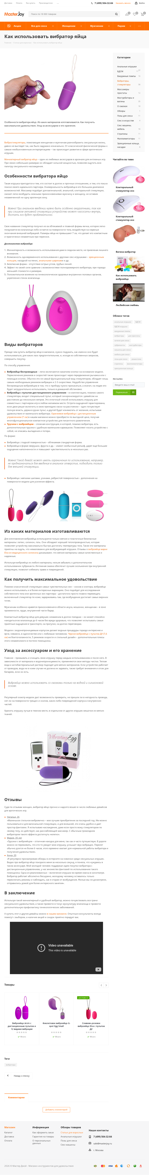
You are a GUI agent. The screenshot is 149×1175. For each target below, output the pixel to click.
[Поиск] (116, 14)
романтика (136, 359)
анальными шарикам (50, 260)
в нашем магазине (56, 913)
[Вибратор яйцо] (56, 84)
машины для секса (123, 350)
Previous (101, 985)
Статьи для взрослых (72, 1132)
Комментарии (16, 1097)
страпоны (119, 363)
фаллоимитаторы (134, 363)
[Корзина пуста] (142, 14)
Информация (40, 1127)
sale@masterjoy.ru (102, 1143)
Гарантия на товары (43, 1136)
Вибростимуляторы (14, 142)
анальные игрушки (123, 322)
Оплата (8, 1140)
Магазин (9, 1127)
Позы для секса (69, 1140)
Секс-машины (68, 1144)
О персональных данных (41, 1142)
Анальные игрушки (71, 1136)
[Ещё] (139, 26)
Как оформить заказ (43, 1132)
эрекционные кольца (124, 368)
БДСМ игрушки (121, 326)
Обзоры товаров (71, 1127)
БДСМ (137, 322)
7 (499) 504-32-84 (102, 1136)
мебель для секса (122, 354)
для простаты (134, 336)
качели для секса (122, 340)
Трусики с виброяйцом (20, 424)
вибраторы (10, 1065)
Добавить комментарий (56, 1109)
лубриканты (120, 345)
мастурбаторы (135, 345)
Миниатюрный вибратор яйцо (20, 159)
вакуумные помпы (122, 331)
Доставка (9, 1136)
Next (106, 985)
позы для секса (121, 359)
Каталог (8, 1132)
